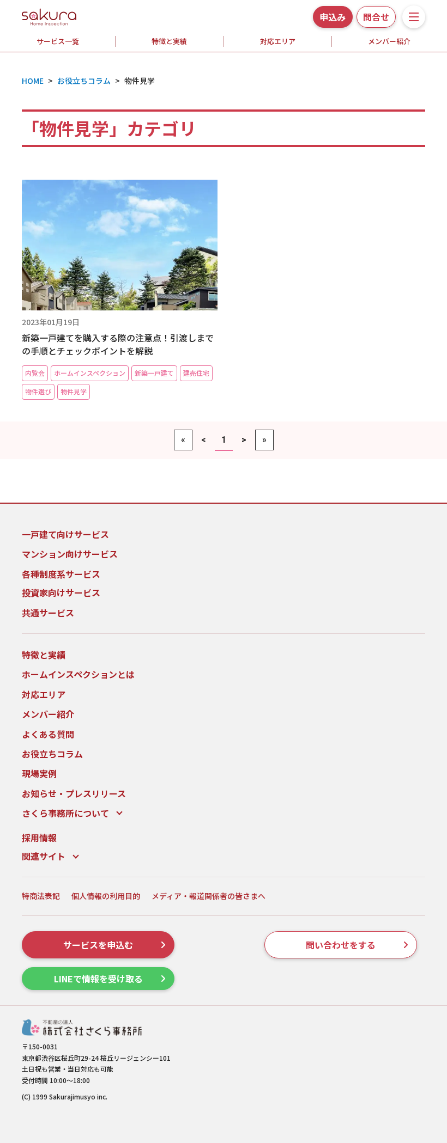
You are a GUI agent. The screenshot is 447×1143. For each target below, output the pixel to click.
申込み (332, 16)
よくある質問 (48, 734)
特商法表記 (41, 896)
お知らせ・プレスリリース (74, 793)
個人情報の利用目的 (105, 896)
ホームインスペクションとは (78, 674)
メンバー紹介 (48, 714)
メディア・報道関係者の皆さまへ (208, 896)
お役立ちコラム (52, 754)
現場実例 (39, 773)
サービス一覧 (58, 41)
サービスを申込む (98, 944)
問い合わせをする (341, 944)
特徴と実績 (169, 41)
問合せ (376, 16)
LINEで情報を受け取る (98, 978)
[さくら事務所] (49, 15)
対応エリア (277, 41)
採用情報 (39, 838)
